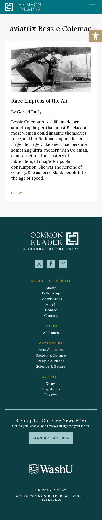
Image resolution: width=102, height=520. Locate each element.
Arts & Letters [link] (51, 349)
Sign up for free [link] (51, 438)
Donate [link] (51, 310)
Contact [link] (51, 315)
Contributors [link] (51, 299)
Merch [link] (50, 304)
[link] (95, 36)
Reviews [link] (51, 394)
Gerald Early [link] (29, 111)
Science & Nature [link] (51, 366)
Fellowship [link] (51, 293)
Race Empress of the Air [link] (39, 100)
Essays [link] (18, 193)
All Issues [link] (51, 332)
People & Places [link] (51, 361)
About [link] (51, 288)
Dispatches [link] (51, 389)
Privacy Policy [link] (50, 490)
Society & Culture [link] (51, 355)
